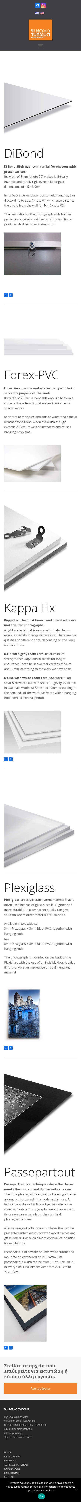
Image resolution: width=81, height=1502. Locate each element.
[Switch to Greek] (37, 13)
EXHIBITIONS (11, 1473)
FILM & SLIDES (12, 1456)
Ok (41, 1496)
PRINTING (9, 1460)
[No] (76, 1490)
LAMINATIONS (12, 1468)
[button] (40, 45)
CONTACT (9, 1476)
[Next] (11, 295)
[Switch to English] (42, 13)
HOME (7, 1452)
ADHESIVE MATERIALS (16, 1464)
